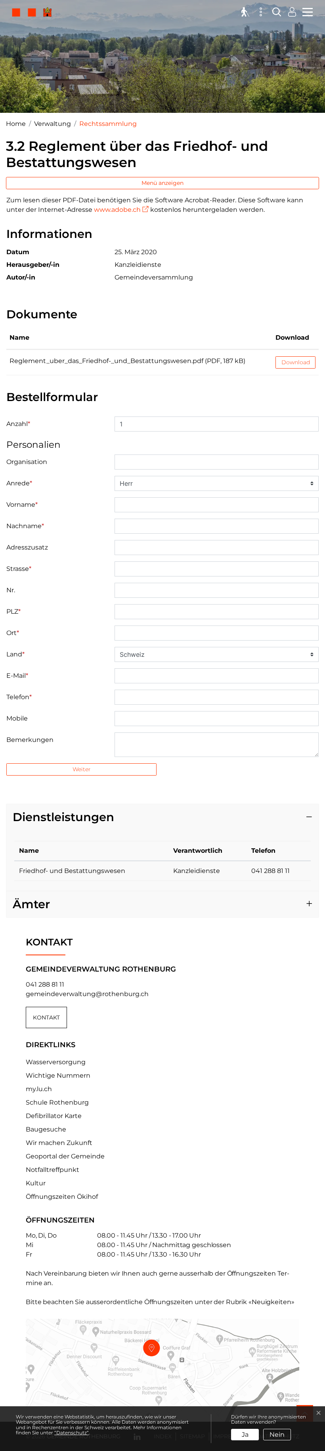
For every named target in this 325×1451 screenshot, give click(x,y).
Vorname (22, 504)
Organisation (26, 462)
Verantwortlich (197, 850)
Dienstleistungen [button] (63, 817)
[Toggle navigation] (306, 11)
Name (19, 337)
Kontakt (46, 1017)
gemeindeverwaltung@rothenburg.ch (87, 994)
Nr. (10, 590)
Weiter (82, 769)
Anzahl (18, 424)
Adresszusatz (27, 547)
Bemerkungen (30, 740)
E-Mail (17, 675)
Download (292, 337)
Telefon (19, 697)
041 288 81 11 (270, 871)
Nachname (25, 526)
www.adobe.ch (121, 209)
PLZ (13, 611)
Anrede (19, 483)
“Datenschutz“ (71, 1433)
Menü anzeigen (162, 182)
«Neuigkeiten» (271, 1302)
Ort (12, 633)
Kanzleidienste (196, 871)
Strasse (18, 568)
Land (15, 654)
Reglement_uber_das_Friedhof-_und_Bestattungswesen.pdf (106, 361)
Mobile (17, 718)
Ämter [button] (31, 904)
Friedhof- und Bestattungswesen (72, 871)
